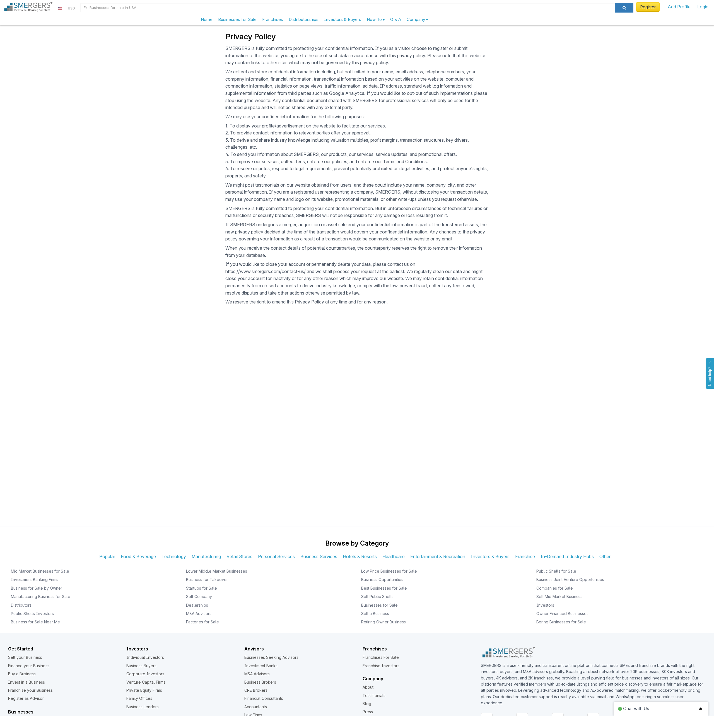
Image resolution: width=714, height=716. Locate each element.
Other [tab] (605, 556)
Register (648, 6)
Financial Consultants (263, 698)
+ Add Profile (677, 6)
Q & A (395, 19)
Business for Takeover (207, 579)
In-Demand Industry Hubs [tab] (567, 556)
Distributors (21, 605)
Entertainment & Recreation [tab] (437, 556)
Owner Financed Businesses (562, 613)
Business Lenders (142, 706)
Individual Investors (145, 657)
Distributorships (304, 19)
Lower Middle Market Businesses (216, 571)
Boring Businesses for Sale (561, 621)
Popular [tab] (107, 556)
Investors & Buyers (342, 19)
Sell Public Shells (377, 596)
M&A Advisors (198, 613)
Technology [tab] (173, 556)
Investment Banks (261, 665)
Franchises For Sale (381, 657)
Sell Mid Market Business (559, 596)
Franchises (272, 19)
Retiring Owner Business (383, 621)
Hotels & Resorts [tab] (360, 556)
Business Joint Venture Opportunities (570, 579)
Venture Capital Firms (145, 682)
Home (207, 19)
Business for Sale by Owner (36, 588)
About (368, 687)
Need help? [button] (710, 376)
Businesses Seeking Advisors (271, 657)
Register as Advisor (26, 698)
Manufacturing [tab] (206, 556)
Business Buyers (141, 665)
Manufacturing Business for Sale (40, 596)
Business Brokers (260, 682)
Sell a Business (375, 613)
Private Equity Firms (144, 690)
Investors (545, 605)
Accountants (255, 706)
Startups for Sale (201, 588)
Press (368, 711)
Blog (367, 703)
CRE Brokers (255, 690)
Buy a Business (22, 673)
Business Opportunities (382, 579)
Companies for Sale (554, 588)
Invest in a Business (26, 682)
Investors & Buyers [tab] (490, 556)
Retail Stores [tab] (239, 556)
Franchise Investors (381, 665)
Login (702, 6)
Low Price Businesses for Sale (389, 571)
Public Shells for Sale (556, 571)
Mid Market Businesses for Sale (40, 571)
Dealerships (197, 605)
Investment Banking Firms (34, 579)
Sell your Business (25, 657)
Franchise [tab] (525, 556)
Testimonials (374, 695)
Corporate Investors (145, 673)
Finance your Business (28, 665)
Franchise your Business (30, 690)
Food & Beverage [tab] (138, 556)
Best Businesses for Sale (384, 588)
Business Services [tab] (318, 556)
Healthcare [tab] (393, 556)
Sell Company (199, 596)
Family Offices (139, 698)
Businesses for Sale (237, 19)
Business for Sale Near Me (35, 621)
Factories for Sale (202, 621)
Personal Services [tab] (276, 556)
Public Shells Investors (32, 613)
